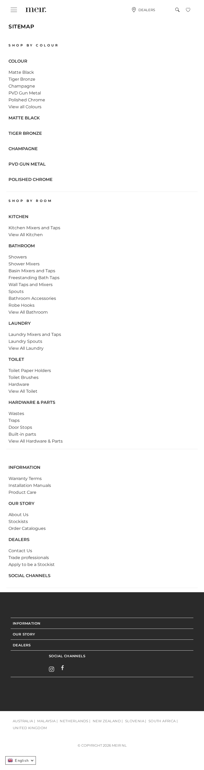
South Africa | (163, 721)
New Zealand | (108, 721)
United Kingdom (30, 728)
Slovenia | (135, 721)
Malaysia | (47, 721)
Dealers (146, 10)
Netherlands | (75, 721)
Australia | (24, 721)
